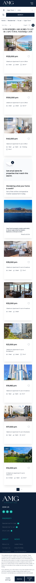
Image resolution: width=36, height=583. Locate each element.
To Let (19, 20)
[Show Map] (33, 25)
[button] (15, 10)
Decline (19, 579)
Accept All (29, 579)
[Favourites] (29, 56)
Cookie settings (8, 579)
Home (3, 20)
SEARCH (20, 15)
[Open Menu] (31, 3)
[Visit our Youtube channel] (11, 511)
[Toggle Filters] (3, 15)
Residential (11, 20)
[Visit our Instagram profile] (7, 511)
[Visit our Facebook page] (3, 511)
